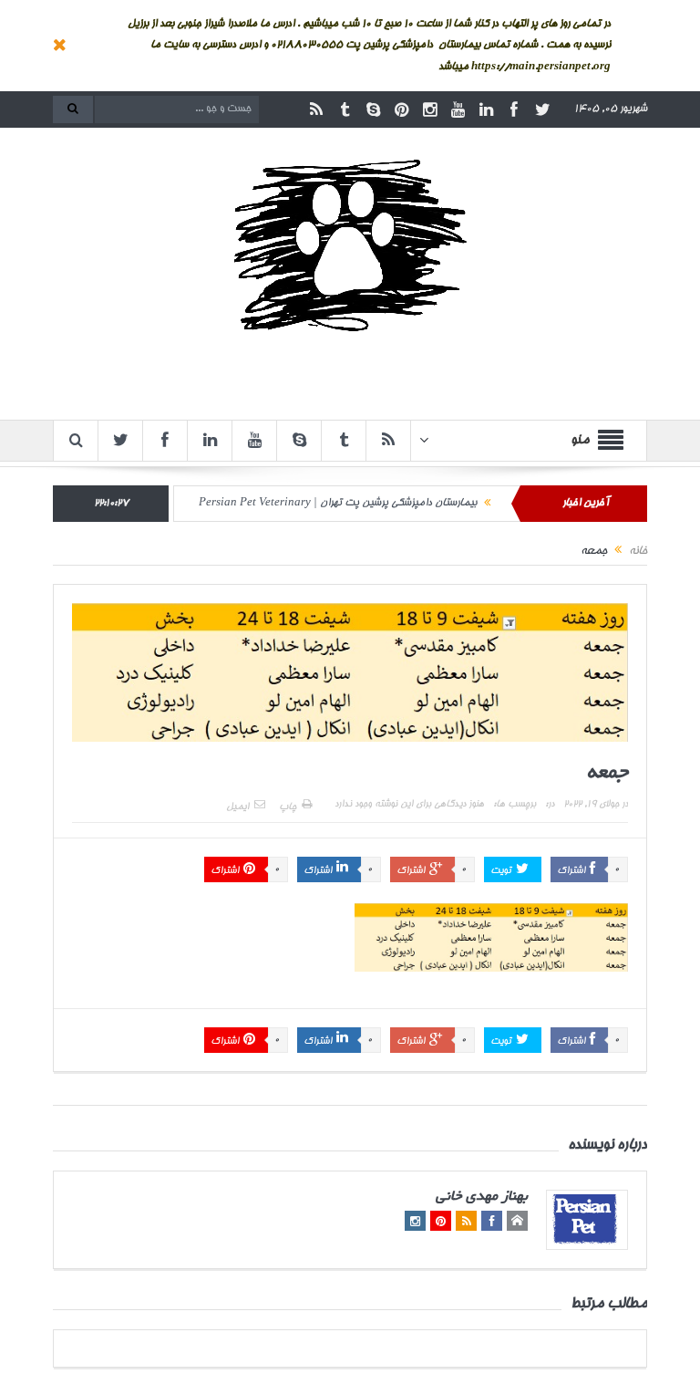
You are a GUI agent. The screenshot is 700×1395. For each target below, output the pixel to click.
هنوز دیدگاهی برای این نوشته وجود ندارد (409, 804)
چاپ (287, 807)
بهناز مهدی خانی (482, 1197)
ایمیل (237, 807)
